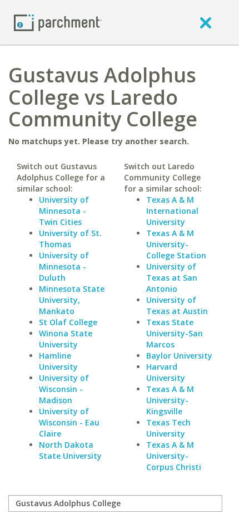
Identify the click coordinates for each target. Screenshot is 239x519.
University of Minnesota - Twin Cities (64, 210)
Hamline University (58, 361)
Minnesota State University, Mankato (71, 299)
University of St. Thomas (70, 238)
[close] (206, 22)
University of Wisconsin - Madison (64, 389)
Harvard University (165, 372)
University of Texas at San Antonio (171, 277)
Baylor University (179, 355)
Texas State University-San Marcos (174, 333)
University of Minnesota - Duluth (64, 266)
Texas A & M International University (172, 210)
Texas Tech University (168, 428)
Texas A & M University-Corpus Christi (173, 455)
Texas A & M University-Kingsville (170, 400)
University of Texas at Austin (177, 305)
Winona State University (65, 339)
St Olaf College (68, 322)
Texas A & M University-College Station (176, 244)
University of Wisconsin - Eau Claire (69, 422)
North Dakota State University (70, 450)
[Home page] (58, 22)
